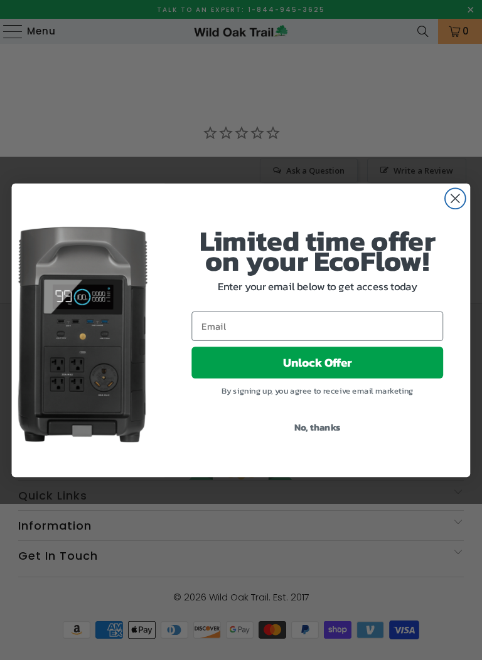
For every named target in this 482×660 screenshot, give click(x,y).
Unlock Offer (317, 362)
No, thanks (317, 427)
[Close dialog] (455, 198)
